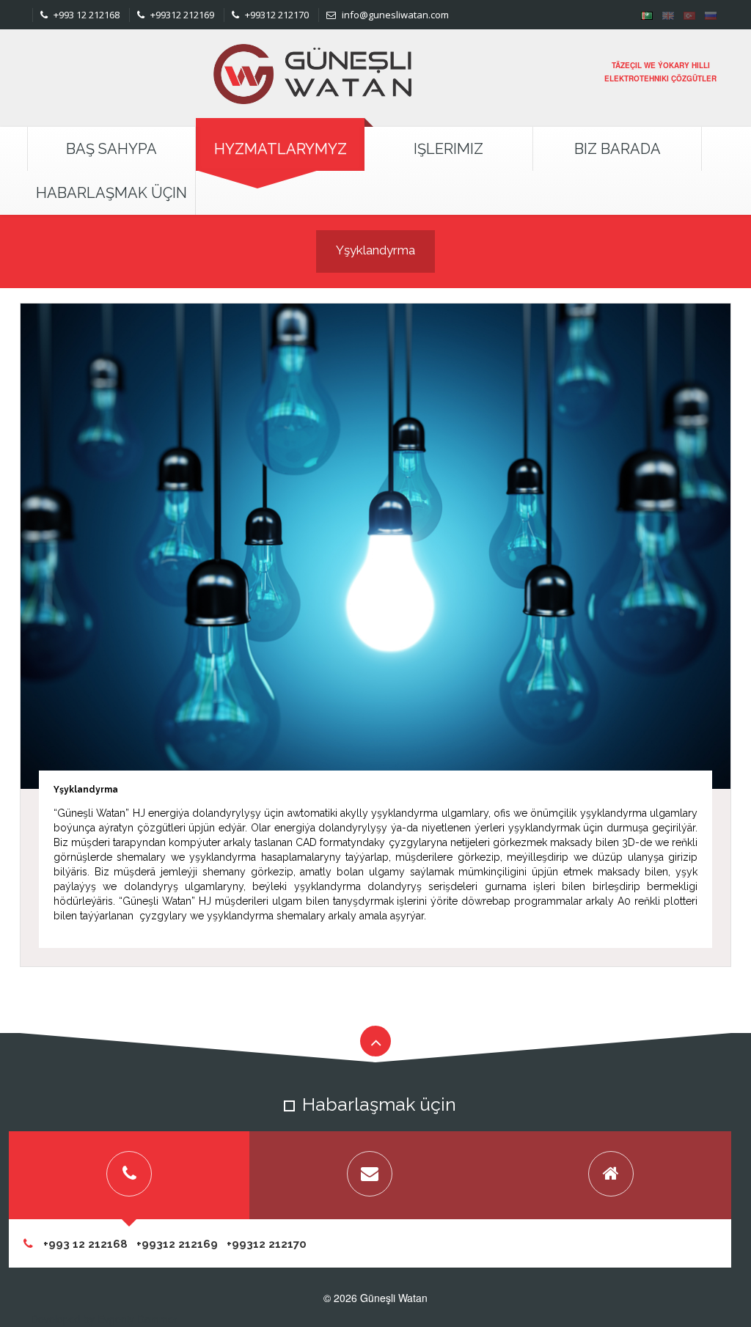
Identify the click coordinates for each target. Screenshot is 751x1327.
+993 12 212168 (85, 14)
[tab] (129, 1175)
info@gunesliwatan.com (394, 14)
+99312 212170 (276, 14)
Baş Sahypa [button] (111, 149)
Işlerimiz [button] (448, 149)
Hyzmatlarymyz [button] (280, 149)
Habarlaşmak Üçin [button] (111, 193)
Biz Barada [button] (617, 149)
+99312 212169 (181, 14)
